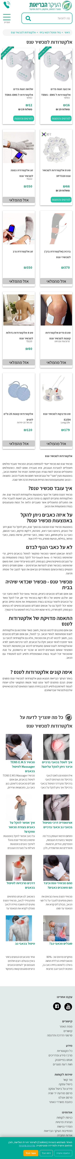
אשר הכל (31, 1153)
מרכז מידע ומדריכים (60, 1055)
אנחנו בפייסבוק (63, 1060)
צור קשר (67, 1080)
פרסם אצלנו (65, 1097)
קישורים (67, 1031)
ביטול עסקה (65, 1084)
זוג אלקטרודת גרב (23, 251)
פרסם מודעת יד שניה (60, 1093)
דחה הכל (46, 1153)
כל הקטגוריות (64, 1051)
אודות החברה (64, 1135)
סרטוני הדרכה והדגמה (59, 1035)
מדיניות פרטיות (27, 1145)
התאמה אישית (63, 1153)
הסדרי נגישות (64, 1126)
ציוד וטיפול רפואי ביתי (50, 32)
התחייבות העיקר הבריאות (58, 1131)
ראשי (67, 32)
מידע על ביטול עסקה (60, 1089)
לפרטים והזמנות (61, 118)
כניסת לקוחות (64, 1117)
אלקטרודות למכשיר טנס (23, 32)
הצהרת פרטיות (63, 1122)
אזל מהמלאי (19, 200)
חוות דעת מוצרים (62, 1064)
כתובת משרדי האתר (60, 1102)
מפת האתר (65, 1026)
